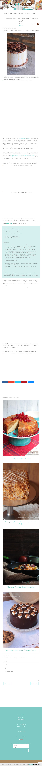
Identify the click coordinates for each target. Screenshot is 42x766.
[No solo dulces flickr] (36, 9)
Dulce (9, 13)
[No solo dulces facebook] (24, 9)
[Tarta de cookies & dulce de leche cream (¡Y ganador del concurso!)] (21, 620)
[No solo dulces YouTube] (30, 9)
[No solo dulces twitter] (26, 9)
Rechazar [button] (35, 764)
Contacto (27, 13)
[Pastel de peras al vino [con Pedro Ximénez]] (21, 428)
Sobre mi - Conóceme (21, 726)
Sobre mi (33, 13)
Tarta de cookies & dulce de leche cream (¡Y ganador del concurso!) (21, 650)
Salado (14, 13)
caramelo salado (9, 223)
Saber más (39, 764)
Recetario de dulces (21, 715)
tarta (5, 147)
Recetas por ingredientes (21, 722)
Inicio (5, 13)
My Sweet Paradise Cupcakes (24, 138)
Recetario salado (21, 717)
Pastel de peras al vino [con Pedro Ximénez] (21, 458)
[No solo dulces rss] (38, 9)
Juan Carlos (34, 23)
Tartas (22, 25)
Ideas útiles (20, 13)
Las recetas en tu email (21, 729)
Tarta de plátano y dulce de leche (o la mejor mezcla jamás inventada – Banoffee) (21, 523)
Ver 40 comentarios (34, 684)
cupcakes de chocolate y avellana (15, 155)
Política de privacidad (21, 731)
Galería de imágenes (21, 719)
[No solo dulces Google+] (34, 9)
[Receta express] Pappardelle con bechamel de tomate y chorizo (21, 587)
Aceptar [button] (31, 764)
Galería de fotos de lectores (21, 724)
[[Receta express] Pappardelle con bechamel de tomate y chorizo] (21, 557)
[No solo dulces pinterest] (32, 9)
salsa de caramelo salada (11, 156)
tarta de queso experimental (28, 155)
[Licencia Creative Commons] (21, 739)
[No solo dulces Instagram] (28, 9)
